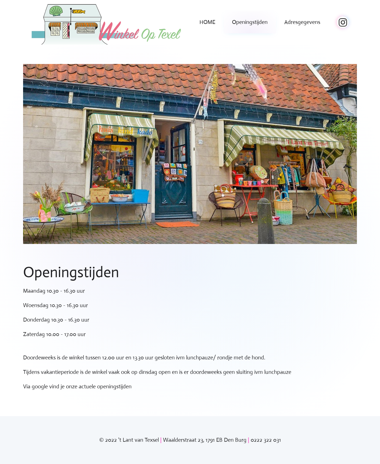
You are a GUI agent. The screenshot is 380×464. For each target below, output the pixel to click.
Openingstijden (250, 22)
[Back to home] (106, 22)
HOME (207, 22)
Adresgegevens (302, 22)
